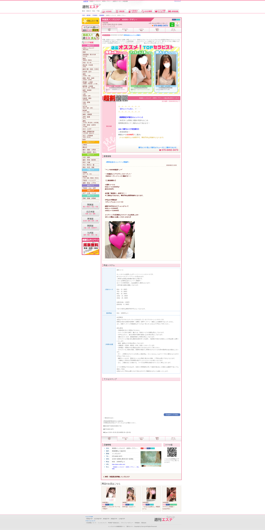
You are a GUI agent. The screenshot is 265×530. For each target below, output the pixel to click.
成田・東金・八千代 (89, 183)
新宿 (87, 59)
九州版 (90, 234)
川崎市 (85, 145)
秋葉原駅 (101, 15)
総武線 (91, 177)
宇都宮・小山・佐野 (89, 188)
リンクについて (102, 522)
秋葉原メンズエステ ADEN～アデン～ (119, 20)
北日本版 (90, 212)
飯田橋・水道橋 (89, 86)
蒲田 (87, 74)
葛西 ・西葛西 (87, 114)
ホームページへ (173, 29)
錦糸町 (86, 111)
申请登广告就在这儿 (113, 522)
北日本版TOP (98, 518)
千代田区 (95, 15)
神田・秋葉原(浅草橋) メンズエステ (117, 477)
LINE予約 (172, 24)
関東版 (90, 205)
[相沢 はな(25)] (166, 84)
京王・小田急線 (88, 136)
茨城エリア (90, 190)
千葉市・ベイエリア (89, 180)
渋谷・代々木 (87, 62)
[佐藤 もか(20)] (116, 84)
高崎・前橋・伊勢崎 (89, 198)
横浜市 (85, 147)
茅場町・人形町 (90, 82)
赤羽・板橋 (86, 117)
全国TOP (85, 1)
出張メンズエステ (88, 48)
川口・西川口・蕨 (88, 165)
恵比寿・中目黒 (88, 65)
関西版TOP (114, 518)
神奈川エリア (91, 142)
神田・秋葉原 (87, 90)
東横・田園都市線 (88, 132)
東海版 (90, 219)
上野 (87, 94)
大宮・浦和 (86, 157)
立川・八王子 (87, 129)
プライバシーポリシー (127, 522)
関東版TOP (89, 518)
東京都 (88, 15)
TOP (83, 15)
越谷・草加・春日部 (89, 160)
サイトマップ (177, 1)
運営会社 (143, 522)
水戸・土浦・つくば (89, 193)
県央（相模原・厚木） (90, 152)
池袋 (84, 52)
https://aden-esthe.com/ (118, 464)
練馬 (91, 121)
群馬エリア (90, 195)
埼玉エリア (90, 154)
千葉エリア (90, 170)
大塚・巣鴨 (86, 102)
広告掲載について (91, 522)
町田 (84, 139)
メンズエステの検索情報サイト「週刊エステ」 (121, 526)
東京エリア (90, 45)
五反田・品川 (87, 71)
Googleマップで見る (172, 414)
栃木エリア (90, 185)
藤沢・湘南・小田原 (89, 150)
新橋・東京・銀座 (88, 78)
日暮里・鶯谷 (87, 98)
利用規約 (137, 522)
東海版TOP (106, 518)
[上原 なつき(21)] (141, 84)
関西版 (90, 227)
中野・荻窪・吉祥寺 (89, 125)
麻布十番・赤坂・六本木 (91, 69)
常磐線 (87, 173)
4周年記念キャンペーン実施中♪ (132, 35)
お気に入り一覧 (92, 21)
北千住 (88, 107)
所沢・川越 (86, 162)
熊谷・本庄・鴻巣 (88, 167)
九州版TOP (122, 518)
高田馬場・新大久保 (89, 55)
